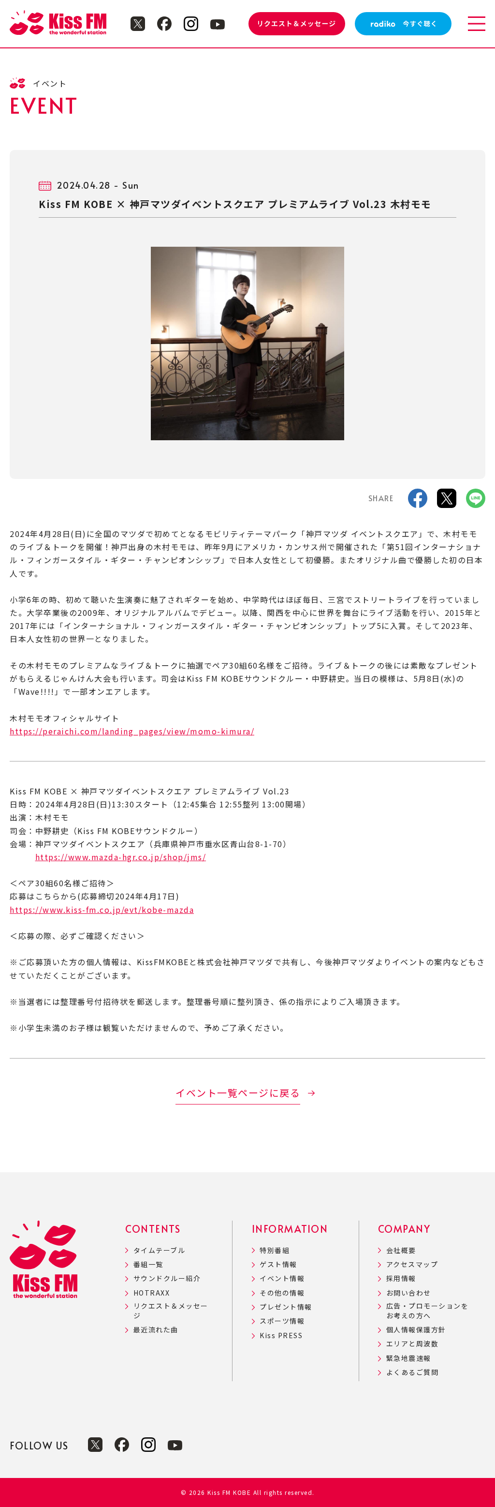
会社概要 (401, 1250)
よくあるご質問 (412, 1372)
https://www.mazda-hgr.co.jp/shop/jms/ (120, 857)
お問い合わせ (408, 1293)
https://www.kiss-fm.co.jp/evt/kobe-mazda (102, 909)
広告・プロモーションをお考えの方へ (427, 1310)
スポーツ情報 (282, 1321)
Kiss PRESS (281, 1335)
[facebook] (417, 501)
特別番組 (275, 1250)
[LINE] (475, 501)
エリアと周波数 (412, 1343)
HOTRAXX (151, 1293)
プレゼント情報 (286, 1307)
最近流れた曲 (155, 1329)
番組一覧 (148, 1264)
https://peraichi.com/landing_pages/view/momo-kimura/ (132, 731)
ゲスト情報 (278, 1264)
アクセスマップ (412, 1264)
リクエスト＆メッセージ (170, 1310)
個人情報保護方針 (416, 1329)
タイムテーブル (159, 1250)
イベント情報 (282, 1278)
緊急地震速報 (408, 1358)
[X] (446, 501)
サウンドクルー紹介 (167, 1278)
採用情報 (401, 1278)
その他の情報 (282, 1293)
